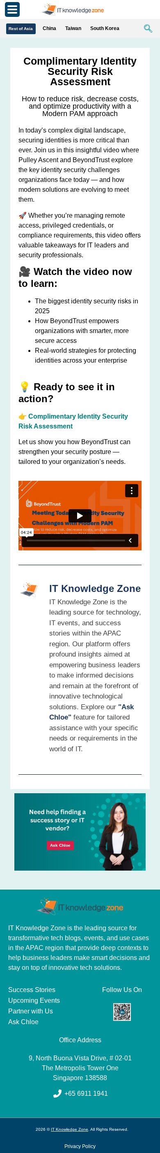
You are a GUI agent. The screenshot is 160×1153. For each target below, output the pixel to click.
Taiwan (73, 28)
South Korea (104, 28)
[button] (144, 29)
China (49, 28)
